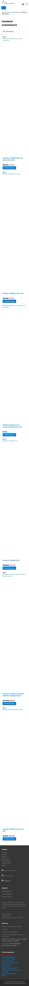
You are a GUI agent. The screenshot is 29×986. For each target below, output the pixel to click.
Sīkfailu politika (6, 915)
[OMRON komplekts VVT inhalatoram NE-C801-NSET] (14, 364)
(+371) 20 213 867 (7, 896)
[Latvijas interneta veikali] (9, 870)
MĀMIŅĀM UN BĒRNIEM (8, 959)
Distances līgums (6, 863)
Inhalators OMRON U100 (11, 560)
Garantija (4, 856)
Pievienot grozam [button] (9, 168)
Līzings (3, 865)
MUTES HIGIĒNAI (6, 964)
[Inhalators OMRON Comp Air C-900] (14, 768)
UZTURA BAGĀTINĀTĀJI (8, 961)
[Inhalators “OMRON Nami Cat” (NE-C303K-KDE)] (14, 97)
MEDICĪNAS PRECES (7, 955)
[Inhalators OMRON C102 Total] (14, 232)
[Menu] (26, 4)
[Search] (3, 7)
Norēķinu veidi (5, 858)
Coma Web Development (18, 983)
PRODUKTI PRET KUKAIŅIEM (9, 968)
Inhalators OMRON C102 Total (13, 293)
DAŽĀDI (4, 975)
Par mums (4, 852)
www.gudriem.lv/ (6, 880)
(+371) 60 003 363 (7, 894)
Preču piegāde (6, 860)
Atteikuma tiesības (7, 861)
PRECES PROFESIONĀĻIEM (9, 973)
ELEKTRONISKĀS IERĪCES (13, 12)
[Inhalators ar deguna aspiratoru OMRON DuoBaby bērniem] (14, 633)
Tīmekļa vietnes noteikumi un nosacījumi (12, 917)
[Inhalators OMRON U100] (14, 499)
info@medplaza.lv (6, 891)
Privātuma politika (6, 914)
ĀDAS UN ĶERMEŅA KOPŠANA (10, 962)
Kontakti (4, 854)
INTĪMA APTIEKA (6, 966)
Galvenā (4, 12)
